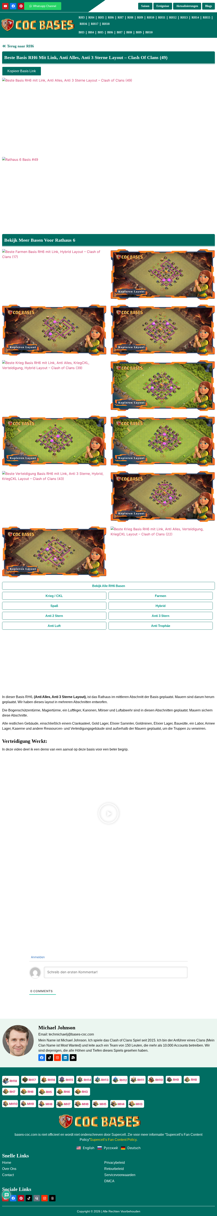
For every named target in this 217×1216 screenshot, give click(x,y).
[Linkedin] (65, 1057)
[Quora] (36, 1198)
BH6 (110, 32)
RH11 (161, 17)
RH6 (111, 17)
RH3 (82, 17)
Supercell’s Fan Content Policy (113, 1139)
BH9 (139, 32)
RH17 (94, 23)
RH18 (106, 23)
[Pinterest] (21, 6)
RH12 (173, 17)
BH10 (149, 32)
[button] (108, 814)
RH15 (206, 17)
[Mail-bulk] (73, 1057)
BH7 (119, 32)
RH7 (121, 17)
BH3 (81, 32)
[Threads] (52, 1198)
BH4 (91, 32)
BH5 (100, 32)
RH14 (195, 17)
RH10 (150, 17)
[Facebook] (13, 6)
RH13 (184, 17)
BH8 (129, 32)
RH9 (140, 17)
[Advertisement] (108, 661)
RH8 (130, 17)
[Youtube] (5, 6)
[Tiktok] (49, 1057)
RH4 (91, 17)
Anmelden (37, 957)
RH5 (101, 17)
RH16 (83, 23)
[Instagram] (57, 1057)
